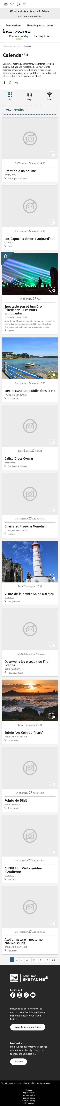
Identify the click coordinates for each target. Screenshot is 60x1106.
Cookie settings (28, 1100)
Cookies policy (29, 1098)
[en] (24, 4)
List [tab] (10, 99)
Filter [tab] (49, 99)
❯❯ (53, 959)
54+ (35, 959)
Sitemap (28, 1090)
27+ (27, 959)
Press (20, 16)
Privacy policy (29, 1095)
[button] (18, 4)
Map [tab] (29, 99)
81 (41, 959)
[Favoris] (12, 4)
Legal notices (29, 1093)
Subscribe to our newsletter (28, 1027)
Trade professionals (33, 16)
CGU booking (28, 1103)
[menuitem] (14, 25)
